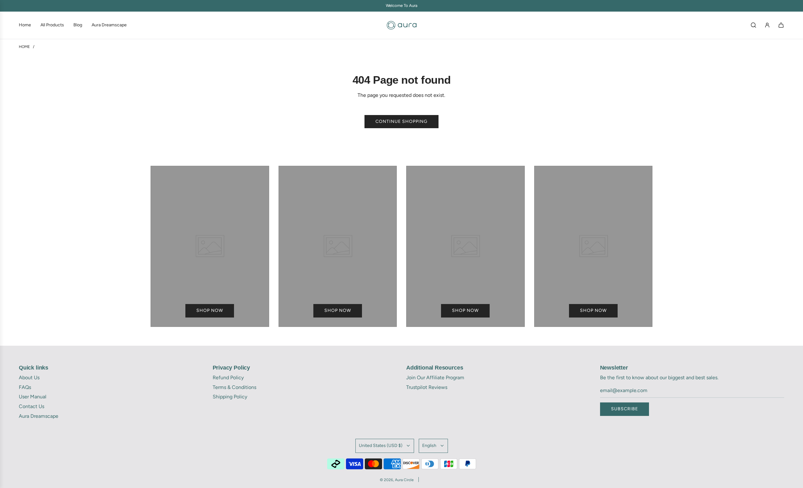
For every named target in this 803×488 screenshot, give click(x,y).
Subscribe (624, 409)
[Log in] (767, 25)
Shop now (209, 310)
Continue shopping (401, 121)
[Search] (753, 25)
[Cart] (781, 25)
